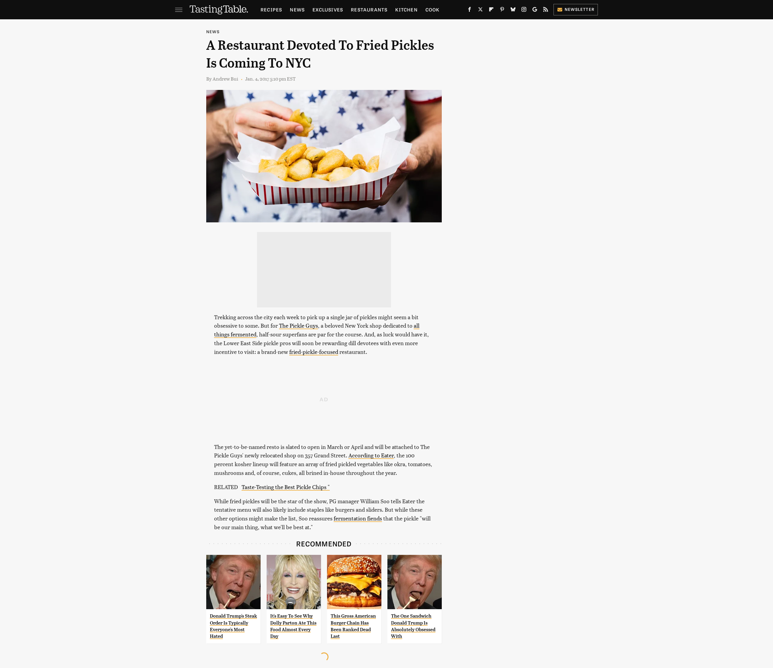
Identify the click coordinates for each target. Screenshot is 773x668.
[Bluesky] (513, 10)
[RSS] (546, 10)
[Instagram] (524, 10)
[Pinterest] (502, 10)
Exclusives (328, 9)
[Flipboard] (491, 10)
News (297, 9)
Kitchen (406, 9)
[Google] (535, 10)
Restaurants (369, 9)
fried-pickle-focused (313, 351)
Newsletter (580, 9)
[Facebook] (470, 10)
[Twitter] (480, 10)
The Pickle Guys (298, 325)
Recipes (271, 9)
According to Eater (371, 455)
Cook (432, 9)
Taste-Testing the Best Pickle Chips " (286, 487)
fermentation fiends (358, 518)
